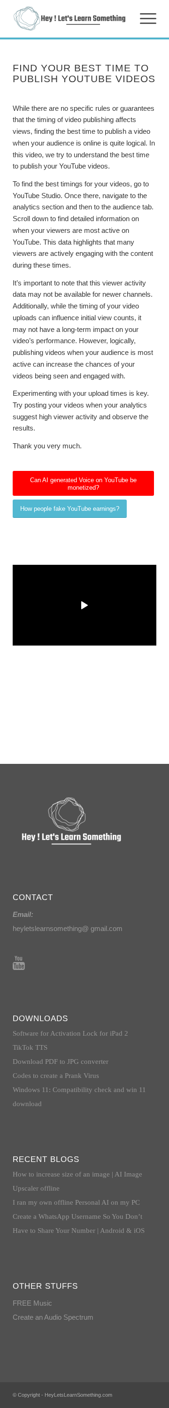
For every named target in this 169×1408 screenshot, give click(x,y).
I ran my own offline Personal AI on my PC (76, 1202)
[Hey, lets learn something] (70, 19)
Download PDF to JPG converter (60, 1061)
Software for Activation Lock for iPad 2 (70, 1033)
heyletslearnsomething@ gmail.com (68, 928)
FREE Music (32, 1303)
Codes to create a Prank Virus (56, 1075)
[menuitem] (143, 19)
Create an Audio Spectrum (53, 1317)
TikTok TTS (30, 1047)
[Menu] (143, 19)
